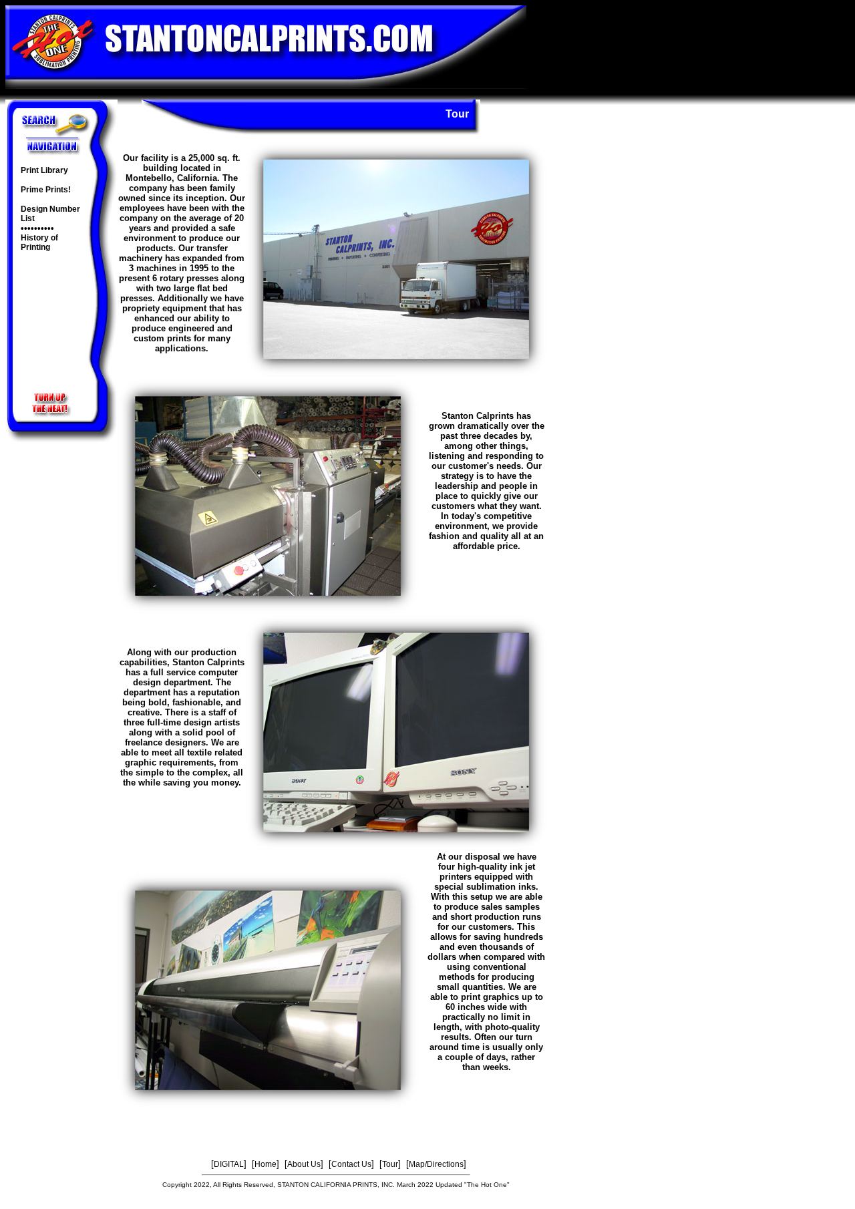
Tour (390, 1164)
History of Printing (39, 242)
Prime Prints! (46, 189)
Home (265, 1164)
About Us (304, 1164)
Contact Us (351, 1164)
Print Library (44, 170)
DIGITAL (229, 1164)
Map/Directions (436, 1164)
